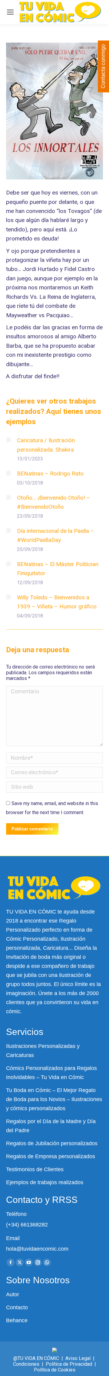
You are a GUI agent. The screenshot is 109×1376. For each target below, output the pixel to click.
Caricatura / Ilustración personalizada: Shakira (46, 445)
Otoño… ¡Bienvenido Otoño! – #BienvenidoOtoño (53, 502)
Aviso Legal (78, 1358)
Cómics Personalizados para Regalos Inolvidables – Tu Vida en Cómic (51, 1072)
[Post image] (8, 439)
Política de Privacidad (69, 1364)
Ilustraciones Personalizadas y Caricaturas (43, 1050)
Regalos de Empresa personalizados (50, 1156)
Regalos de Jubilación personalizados (51, 1143)
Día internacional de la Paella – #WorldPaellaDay (55, 535)
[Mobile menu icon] (10, 12)
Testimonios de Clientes (35, 1169)
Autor (12, 1294)
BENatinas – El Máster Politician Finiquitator (57, 569)
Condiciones (26, 1364)
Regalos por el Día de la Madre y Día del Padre (51, 1125)
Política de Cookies (54, 1370)
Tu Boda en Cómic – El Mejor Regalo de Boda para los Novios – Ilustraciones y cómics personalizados (54, 1099)
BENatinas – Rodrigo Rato (50, 473)
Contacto (17, 1307)
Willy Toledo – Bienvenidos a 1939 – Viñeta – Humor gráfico (57, 602)
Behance (17, 1320)
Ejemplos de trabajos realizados (44, 1182)
